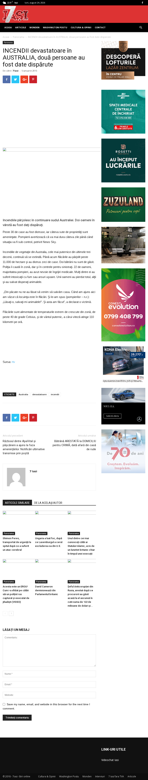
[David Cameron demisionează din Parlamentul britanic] (49, 571)
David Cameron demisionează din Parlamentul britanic (46, 590)
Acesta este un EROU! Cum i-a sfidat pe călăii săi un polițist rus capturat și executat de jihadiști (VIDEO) (16, 594)
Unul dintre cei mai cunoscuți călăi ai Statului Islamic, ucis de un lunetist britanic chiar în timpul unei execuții (81, 546)
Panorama (18, 37)
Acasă (6, 37)
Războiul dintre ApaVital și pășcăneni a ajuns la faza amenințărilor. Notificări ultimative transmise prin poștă (24, 447)
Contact (100, 27)
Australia (23, 394)
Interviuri (100, 776)
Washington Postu (55, 27)
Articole (20, 27)
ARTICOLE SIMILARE (17, 502)
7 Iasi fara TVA (116, 776)
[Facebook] (142, 2)
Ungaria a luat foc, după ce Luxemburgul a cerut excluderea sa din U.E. (48, 542)
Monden (34, 27)
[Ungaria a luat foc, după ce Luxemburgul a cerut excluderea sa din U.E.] (49, 523)
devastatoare (39, 394)
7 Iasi (15, 70)
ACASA (8, 27)
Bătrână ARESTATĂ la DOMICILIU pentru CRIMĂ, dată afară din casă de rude (74, 445)
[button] (140, 27)
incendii (55, 394)
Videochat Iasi (110, 760)
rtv (13, 361)
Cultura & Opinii (81, 27)
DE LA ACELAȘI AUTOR (48, 502)
